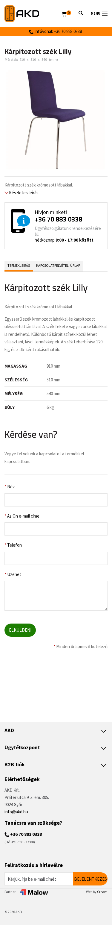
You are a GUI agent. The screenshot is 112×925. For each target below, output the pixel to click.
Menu (95, 13)
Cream (102, 891)
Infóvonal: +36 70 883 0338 (57, 31)
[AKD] (33, 13)
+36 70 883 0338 (58, 219)
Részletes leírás (23, 192)
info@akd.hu (16, 812)
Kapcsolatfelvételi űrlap (58, 265)
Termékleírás (18, 265)
